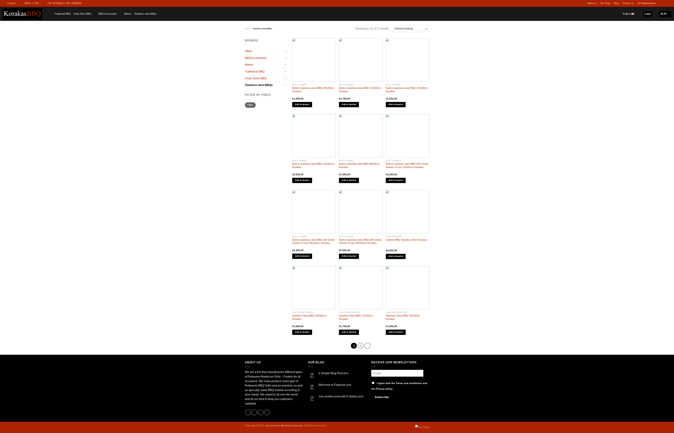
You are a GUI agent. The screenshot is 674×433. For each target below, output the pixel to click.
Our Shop (605, 3)
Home (247, 29)
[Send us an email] (666, 3)
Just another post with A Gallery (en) (341, 396)
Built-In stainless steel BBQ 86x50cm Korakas (359, 165)
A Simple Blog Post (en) (333, 373)
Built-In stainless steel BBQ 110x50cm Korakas (360, 90)
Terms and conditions (409, 383)
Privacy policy (384, 388)
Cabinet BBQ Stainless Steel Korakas (406, 239)
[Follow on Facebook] (660, 3)
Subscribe (382, 397)
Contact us (628, 3)
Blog (616, 3)
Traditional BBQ (62, 13)
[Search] (49, 14)
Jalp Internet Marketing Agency (283, 425)
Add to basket (302, 104)
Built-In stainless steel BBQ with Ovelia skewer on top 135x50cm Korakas (313, 241)
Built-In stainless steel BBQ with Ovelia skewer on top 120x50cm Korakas (407, 165)
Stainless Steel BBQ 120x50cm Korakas (403, 317)
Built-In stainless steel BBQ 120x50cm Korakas (407, 90)
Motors (127, 13)
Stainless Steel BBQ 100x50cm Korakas (309, 317)
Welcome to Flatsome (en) (335, 384)
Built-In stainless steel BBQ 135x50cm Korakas (313, 165)
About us (592, 3)
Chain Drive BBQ (82, 13)
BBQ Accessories (108, 13)
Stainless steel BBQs (145, 13)
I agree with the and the (399, 386)
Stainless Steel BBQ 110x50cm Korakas (356, 317)
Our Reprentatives (646, 3)
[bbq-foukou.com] (22, 13)
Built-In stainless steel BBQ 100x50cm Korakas (313, 90)
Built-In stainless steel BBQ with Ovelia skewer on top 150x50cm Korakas (360, 241)
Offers (248, 51)
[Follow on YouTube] (670, 3)
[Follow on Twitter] (663, 3)
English (626, 13)
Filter (250, 105)
